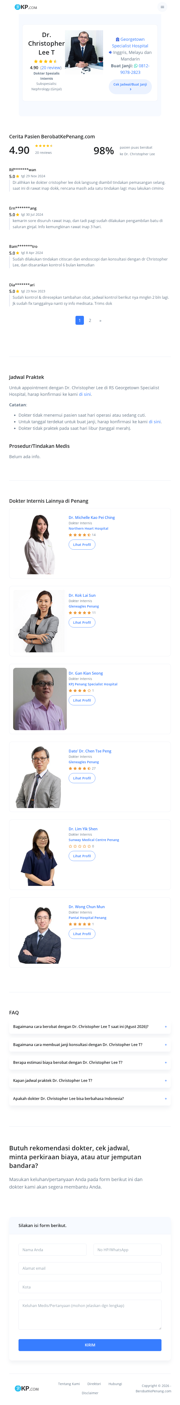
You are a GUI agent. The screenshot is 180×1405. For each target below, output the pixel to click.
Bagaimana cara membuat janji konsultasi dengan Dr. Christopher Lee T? (90, 1044)
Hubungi (115, 1384)
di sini (85, 394)
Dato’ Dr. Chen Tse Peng (90, 751)
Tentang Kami (69, 1384)
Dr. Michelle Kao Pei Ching (92, 517)
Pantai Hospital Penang (87, 917)
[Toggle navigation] (162, 7)
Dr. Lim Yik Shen (83, 828)
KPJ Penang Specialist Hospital (93, 684)
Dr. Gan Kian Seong (86, 673)
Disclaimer (90, 1393)
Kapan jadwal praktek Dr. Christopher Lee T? (90, 1080)
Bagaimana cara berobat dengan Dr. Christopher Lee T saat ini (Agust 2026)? (90, 1026)
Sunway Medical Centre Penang (94, 840)
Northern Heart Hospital (88, 528)
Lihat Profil (82, 544)
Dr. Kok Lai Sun (82, 595)
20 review (50, 67)
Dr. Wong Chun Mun (87, 906)
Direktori (94, 1384)
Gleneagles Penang (84, 606)
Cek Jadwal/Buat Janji (130, 84)
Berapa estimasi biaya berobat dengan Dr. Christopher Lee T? (90, 1062)
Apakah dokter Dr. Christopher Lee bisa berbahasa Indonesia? (90, 1098)
